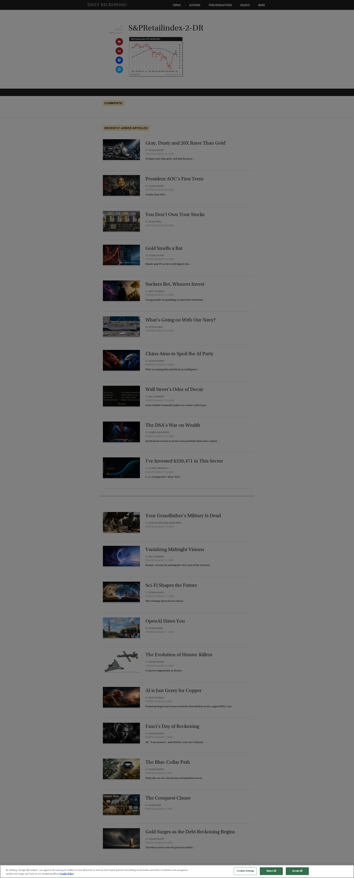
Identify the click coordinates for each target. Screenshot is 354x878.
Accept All (297, 871)
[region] (177, 871)
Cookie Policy (67, 874)
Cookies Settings (245, 871)
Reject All (271, 871)
